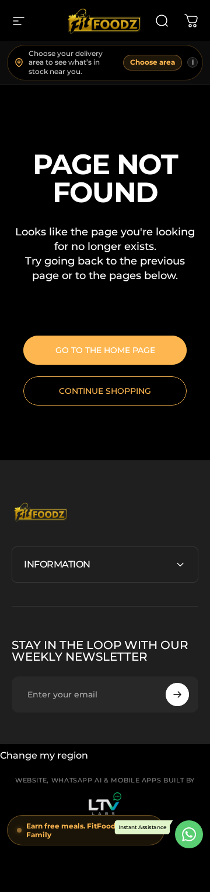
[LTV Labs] (105, 803)
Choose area (152, 62)
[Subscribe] (177, 694)
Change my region (44, 755)
